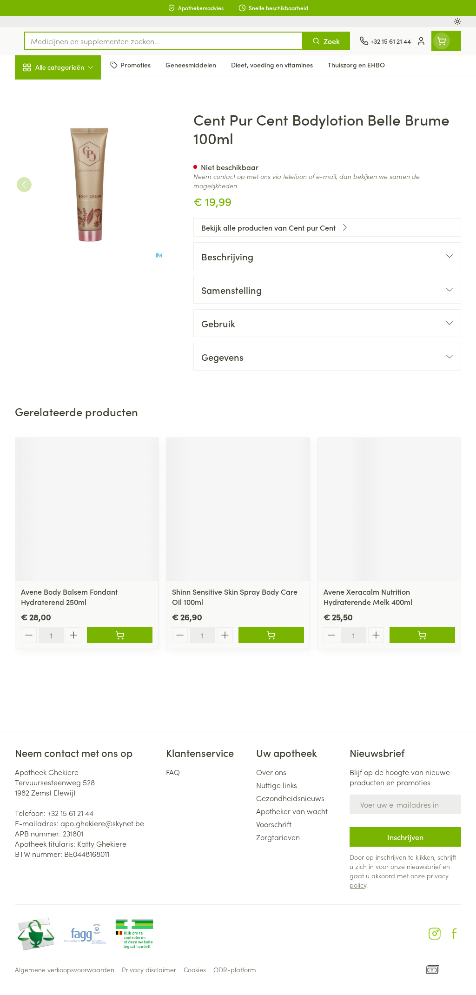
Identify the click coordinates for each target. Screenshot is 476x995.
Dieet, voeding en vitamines (74, 142)
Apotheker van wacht (292, 811)
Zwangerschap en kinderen (74, 171)
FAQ (173, 772)
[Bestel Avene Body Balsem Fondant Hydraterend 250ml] (119, 635)
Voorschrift (273, 824)
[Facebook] (454, 934)
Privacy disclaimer (149, 969)
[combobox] (163, 41)
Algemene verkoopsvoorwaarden (64, 969)
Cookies (195, 969)
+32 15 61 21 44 (70, 813)
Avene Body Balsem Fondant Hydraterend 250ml (69, 596)
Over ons (271, 772)
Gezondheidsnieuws (290, 798)
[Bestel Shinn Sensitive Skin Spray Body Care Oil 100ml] (271, 635)
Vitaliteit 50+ (74, 197)
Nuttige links (276, 785)
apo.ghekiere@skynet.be (102, 823)
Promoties (39, 87)
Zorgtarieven (278, 837)
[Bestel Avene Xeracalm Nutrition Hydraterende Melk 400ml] (422, 635)
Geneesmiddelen (74, 286)
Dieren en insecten (74, 264)
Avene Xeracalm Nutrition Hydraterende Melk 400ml (368, 596)
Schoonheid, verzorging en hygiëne (74, 112)
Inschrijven (405, 837)
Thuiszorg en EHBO (74, 242)
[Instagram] (435, 934)
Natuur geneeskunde (74, 219)
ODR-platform (234, 969)
